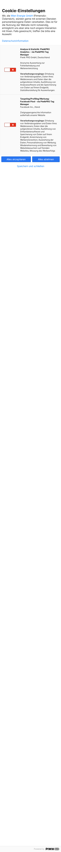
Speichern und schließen (30, 166)
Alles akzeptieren (16, 159)
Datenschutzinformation (15, 40)
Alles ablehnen (46, 159)
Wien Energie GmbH (22, 15)
